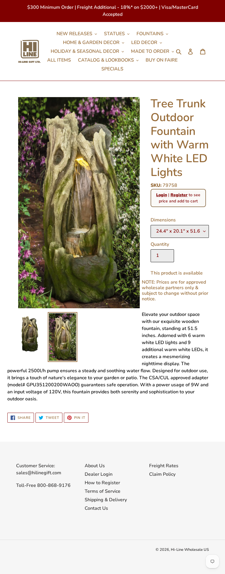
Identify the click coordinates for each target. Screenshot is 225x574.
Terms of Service (102, 491)
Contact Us (96, 508)
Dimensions (163, 220)
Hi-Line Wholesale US (190, 549)
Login (161, 195)
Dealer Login (98, 474)
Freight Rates (163, 466)
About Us (95, 466)
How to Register (102, 483)
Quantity (160, 244)
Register (179, 195)
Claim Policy (162, 474)
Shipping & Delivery (106, 500)
